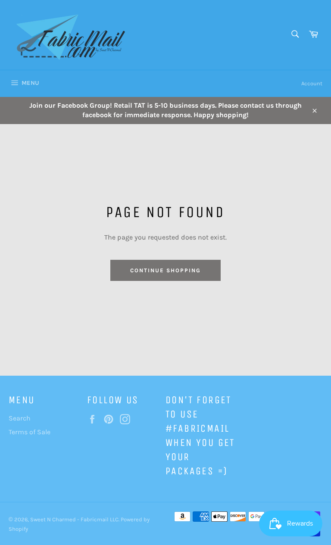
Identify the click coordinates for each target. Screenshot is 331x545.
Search (20, 418)
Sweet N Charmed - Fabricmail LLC (74, 519)
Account (311, 83)
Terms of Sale (29, 432)
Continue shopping (165, 270)
